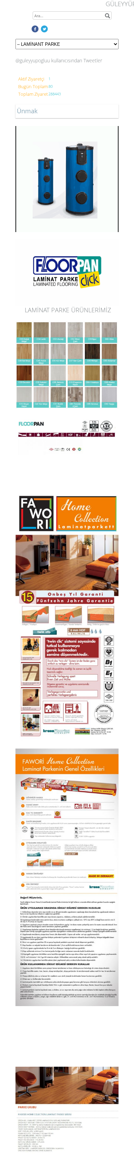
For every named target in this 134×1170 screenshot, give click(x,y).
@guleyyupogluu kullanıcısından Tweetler (58, 60)
